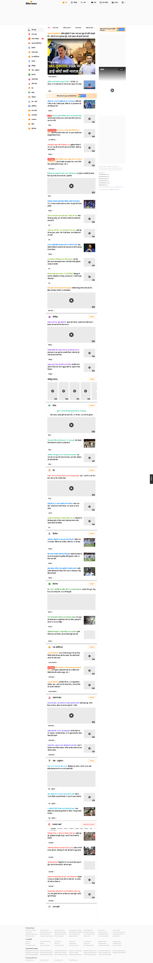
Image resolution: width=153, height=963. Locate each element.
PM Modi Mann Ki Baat (103, 934)
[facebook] (86, 76)
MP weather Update (59, 936)
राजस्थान (66, 828)
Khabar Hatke (87, 936)
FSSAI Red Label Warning (89, 932)
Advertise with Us (103, 166)
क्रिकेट (50, 111)
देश (49, 225)
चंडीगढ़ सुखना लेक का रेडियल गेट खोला (32, 950)
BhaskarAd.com (103, 185)
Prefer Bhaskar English (89, 945)
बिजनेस (50, 612)
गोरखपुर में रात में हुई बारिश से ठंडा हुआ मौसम (47, 950)
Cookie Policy (111, 169)
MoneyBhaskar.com (104, 182)
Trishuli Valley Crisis (44, 930)
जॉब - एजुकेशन (51, 789)
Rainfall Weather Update (74, 934)
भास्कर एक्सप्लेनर (52, 76)
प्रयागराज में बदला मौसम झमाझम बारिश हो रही (32, 954)
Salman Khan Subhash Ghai (119, 932)
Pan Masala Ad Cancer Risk (46, 932)
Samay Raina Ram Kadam (31, 934)
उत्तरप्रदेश (53, 828)
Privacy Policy (118, 169)
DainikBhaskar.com (104, 174)
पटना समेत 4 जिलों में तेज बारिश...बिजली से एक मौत (61, 950)
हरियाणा (86, 828)
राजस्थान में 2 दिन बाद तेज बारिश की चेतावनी (90, 954)
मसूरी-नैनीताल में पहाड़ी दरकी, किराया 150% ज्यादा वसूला (90, 950)
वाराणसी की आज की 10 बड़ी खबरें (60, 952)
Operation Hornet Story (60, 930)
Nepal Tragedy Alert (88, 930)
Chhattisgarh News (117, 943)
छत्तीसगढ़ (71, 828)
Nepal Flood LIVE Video (31, 930)
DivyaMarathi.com (104, 180)
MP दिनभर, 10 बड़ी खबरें (73, 952)
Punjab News (72, 941)
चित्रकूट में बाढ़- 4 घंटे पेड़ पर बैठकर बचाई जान (76, 950)
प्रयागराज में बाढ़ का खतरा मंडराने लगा (90, 952)
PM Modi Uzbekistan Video (61, 934)
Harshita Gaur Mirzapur (45, 934)
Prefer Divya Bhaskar (74, 945)
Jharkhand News (87, 941)
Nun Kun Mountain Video (89, 934)
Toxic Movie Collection (103, 936)
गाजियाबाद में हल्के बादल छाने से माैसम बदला (119, 952)
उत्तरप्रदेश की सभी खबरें (88, 824)
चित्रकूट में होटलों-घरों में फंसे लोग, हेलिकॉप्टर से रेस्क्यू (76, 954)
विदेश (49, 91)
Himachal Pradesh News (45, 941)
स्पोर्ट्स (50, 513)
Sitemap (116, 166)
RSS (106, 169)
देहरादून (50, 154)
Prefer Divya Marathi (59, 945)
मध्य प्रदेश (59, 828)
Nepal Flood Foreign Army (60, 932)
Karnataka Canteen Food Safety (47, 936)
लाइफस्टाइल (51, 725)
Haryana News (58, 941)
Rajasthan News (72, 943)
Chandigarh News (117, 941)
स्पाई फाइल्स (51, 169)
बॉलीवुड (50, 345)
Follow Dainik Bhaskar (30, 945)
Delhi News (28, 941)
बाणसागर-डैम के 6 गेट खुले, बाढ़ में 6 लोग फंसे (105, 950)
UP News (42, 943)
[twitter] (89, 76)
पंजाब (91, 828)
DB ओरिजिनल (51, 140)
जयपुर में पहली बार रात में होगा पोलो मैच (32, 952)
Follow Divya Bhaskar (45, 945)
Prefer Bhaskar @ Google (103, 945)
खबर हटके (50, 310)
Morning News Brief (102, 932)
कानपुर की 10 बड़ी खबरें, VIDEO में (104, 952)
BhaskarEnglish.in (104, 178)
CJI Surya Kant (29, 932)
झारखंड (77, 828)
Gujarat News (87, 943)
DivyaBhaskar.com (104, 176)
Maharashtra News (102, 941)
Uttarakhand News (102, 943)
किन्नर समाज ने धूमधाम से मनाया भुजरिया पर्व (119, 950)
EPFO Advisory (101, 930)
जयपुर (49, 498)
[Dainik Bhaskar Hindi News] (31, 3)
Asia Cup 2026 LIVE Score (118, 934)
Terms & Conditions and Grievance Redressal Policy (110, 168)
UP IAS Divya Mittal (30, 936)
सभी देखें (92, 379)
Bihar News (57, 943)
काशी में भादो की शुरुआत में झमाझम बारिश (47, 954)
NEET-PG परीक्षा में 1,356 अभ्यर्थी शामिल (61, 954)
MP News (28, 943)
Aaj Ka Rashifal (116, 936)
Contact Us (101, 169)
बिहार (81, 828)
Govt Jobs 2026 (116, 930)
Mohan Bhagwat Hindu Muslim (76, 932)
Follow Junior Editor (117, 945)
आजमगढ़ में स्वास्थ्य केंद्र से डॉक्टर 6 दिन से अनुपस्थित (47, 952)
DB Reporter (110, 166)
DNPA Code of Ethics (114, 189)
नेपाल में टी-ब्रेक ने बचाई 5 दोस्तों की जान (105, 954)
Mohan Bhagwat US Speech (75, 930)
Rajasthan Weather (73, 936)
